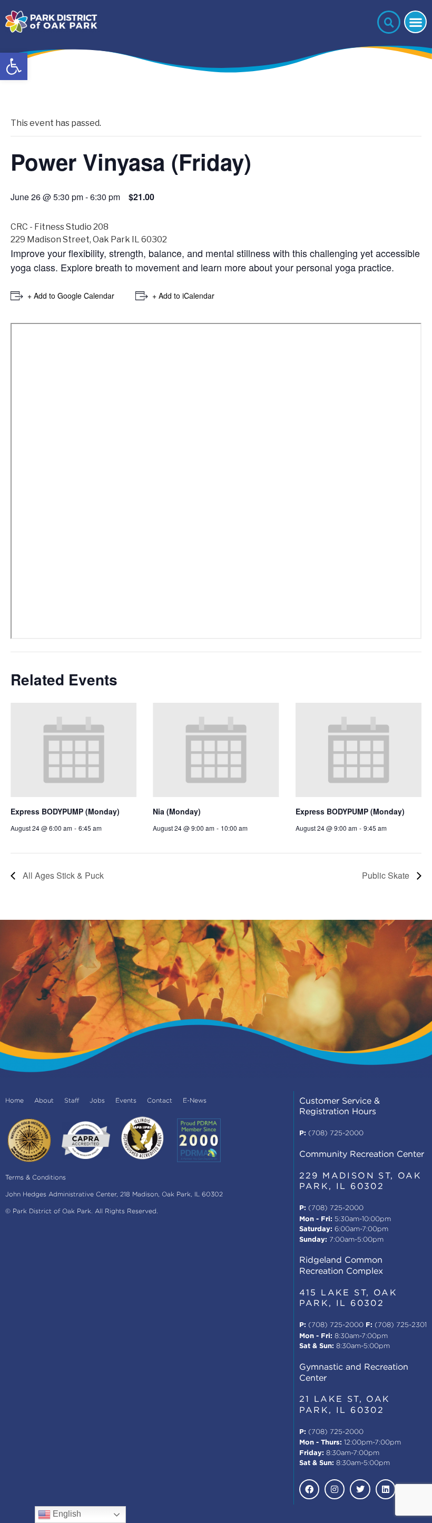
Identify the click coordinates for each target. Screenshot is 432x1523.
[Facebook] (309, 1489)
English (66, 1513)
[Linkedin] (386, 1489)
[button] (13, 66)
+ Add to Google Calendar (70, 295)
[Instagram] (335, 1489)
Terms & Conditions (35, 1178)
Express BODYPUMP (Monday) (65, 811)
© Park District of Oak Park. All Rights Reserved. (81, 1211)
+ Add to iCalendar (183, 295)
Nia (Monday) (177, 811)
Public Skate (386, 875)
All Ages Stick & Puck (62, 875)
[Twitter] (360, 1489)
